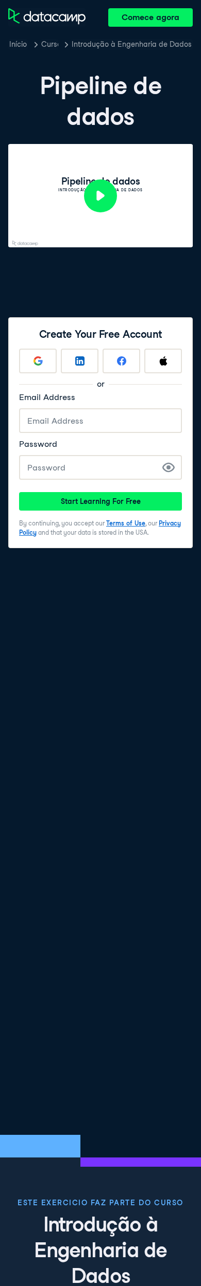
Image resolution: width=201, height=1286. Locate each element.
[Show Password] (168, 467)
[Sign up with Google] (38, 361)
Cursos (49, 44)
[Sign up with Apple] (163, 361)
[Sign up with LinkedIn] (79, 361)
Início (18, 44)
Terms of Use (125, 523)
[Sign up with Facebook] (121, 361)
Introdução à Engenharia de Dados (132, 44)
